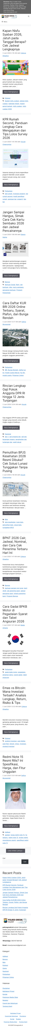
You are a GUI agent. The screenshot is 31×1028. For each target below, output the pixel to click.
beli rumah (8, 194)
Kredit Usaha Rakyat (12, 373)
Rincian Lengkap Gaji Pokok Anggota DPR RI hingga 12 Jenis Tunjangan (14, 393)
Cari (4, 858)
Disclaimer (6, 988)
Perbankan (8, 191)
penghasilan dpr (21, 439)
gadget (7, 835)
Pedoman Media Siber (10, 997)
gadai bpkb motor (11, 672)
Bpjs (6, 519)
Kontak (5, 994)
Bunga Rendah (13, 370)
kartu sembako (18, 287)
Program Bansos (12, 596)
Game (5, 968)
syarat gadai (18, 675)
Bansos (7, 282)
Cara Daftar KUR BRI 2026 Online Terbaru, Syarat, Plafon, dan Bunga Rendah (15, 310)
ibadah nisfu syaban (12, 101)
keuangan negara (9, 439)
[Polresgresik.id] (9, 16)
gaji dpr (24, 437)
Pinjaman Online (8, 977)
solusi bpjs (17, 525)
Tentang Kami (7, 1006)
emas (17, 744)
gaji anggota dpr (15, 437)
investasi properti (19, 194)
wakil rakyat (17, 442)
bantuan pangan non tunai (14, 588)
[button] (28, 16)
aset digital (21, 741)
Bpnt (17, 285)
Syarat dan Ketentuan (10, 1003)
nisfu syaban (17, 106)
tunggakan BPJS (8, 527)
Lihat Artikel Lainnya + (15, 851)
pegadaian (21, 672)
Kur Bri (22, 373)
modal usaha (7, 375)
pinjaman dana (8, 675)
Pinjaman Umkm (18, 375)
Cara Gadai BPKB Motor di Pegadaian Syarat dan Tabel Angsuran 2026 (15, 614)
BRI (6, 370)
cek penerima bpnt (13, 591)
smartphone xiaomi (9, 840)
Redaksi (5, 1000)
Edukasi (7, 98)
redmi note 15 (13, 837)
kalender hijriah (14, 104)
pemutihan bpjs (8, 525)
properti (20, 199)
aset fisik (6, 744)
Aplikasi (7, 832)
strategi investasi (8, 746)
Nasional (8, 434)
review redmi (23, 837)
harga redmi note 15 (18, 835)
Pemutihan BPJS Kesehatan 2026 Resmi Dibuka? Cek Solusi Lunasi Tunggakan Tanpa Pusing (15, 462)
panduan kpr (12, 199)
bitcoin (12, 744)
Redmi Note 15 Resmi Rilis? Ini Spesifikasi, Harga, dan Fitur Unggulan (14, 764)
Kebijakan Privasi (8, 991)
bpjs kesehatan (10, 522)
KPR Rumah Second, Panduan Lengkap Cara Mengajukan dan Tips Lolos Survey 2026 (15, 128)
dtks (10, 287)
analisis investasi (11, 741)
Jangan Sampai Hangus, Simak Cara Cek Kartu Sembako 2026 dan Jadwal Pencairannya (13, 221)
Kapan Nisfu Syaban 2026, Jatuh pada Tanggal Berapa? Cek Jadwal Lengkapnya (14, 40)
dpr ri (7, 437)
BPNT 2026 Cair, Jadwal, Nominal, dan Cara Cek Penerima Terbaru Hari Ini (15, 545)
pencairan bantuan (9, 290)
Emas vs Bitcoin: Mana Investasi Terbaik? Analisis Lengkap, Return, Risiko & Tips (15, 695)
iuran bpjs (19, 522)
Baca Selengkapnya (11, 92)
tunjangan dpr (7, 442)
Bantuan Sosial (10, 285)
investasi (23, 744)
